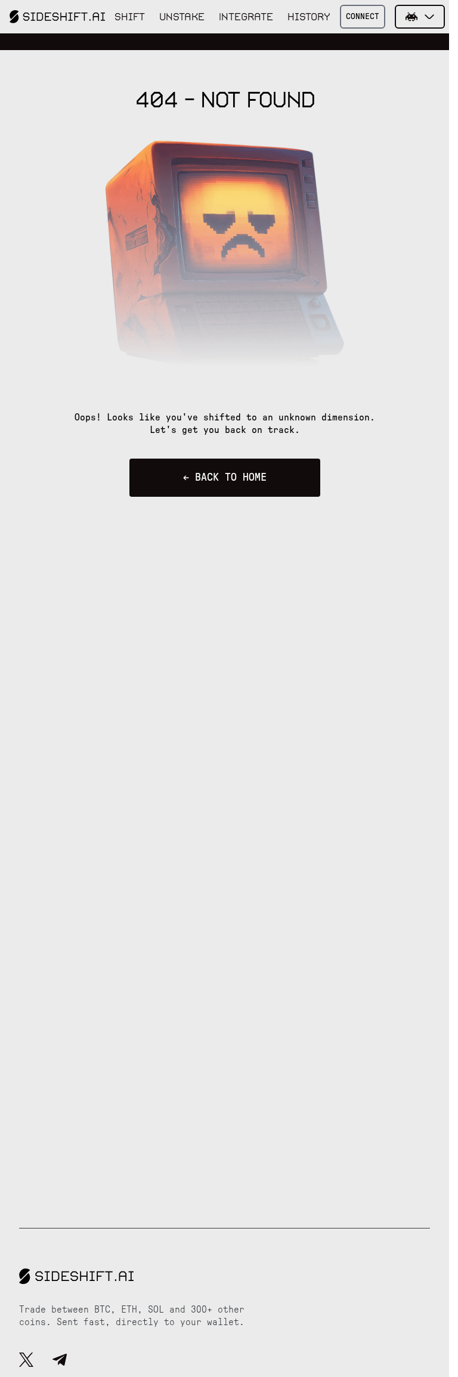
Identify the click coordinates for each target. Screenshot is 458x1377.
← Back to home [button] (225, 477)
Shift (129, 17)
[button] (420, 17)
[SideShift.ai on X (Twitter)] (26, 1361)
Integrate (246, 17)
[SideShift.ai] (57, 16)
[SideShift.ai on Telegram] (59, 1361)
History (308, 17)
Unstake (182, 17)
